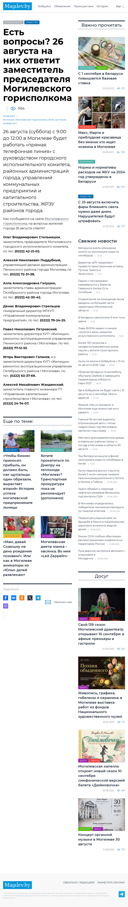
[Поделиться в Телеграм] (38, 597)
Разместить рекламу (111, 882)
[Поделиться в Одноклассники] (21, 597)
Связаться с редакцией (78, 882)
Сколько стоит (13, 532)
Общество (32, 22)
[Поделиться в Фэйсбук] (5, 597)
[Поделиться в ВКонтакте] (13, 597)
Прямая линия (13, 22)
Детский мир (12, 536)
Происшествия (84, 6)
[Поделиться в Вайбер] (5, 605)
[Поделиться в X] (29, 597)
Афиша (95, 619)
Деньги (102, 68)
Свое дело (11, 450)
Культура (85, 829)
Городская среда (52, 450)
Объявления (62, 6)
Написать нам (63, 602)
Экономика (87, 68)
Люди (24, 450)
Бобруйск (44, 6)
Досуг (83, 619)
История (102, 6)
